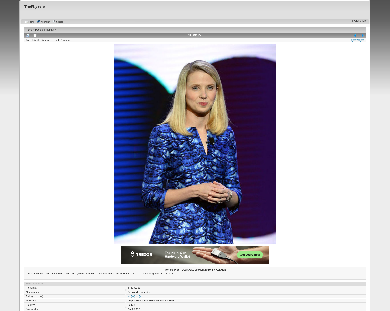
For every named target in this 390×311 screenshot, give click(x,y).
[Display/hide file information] (35, 35)
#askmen (170, 300)
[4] (360, 40)
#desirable (147, 300)
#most (137, 300)
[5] (363, 40)
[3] (357, 40)
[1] (352, 40)
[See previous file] (355, 35)
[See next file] (362, 35)
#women (159, 300)
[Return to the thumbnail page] (27, 35)
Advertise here (359, 20)
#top (130, 300)
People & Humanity (139, 292)
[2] (355, 40)
